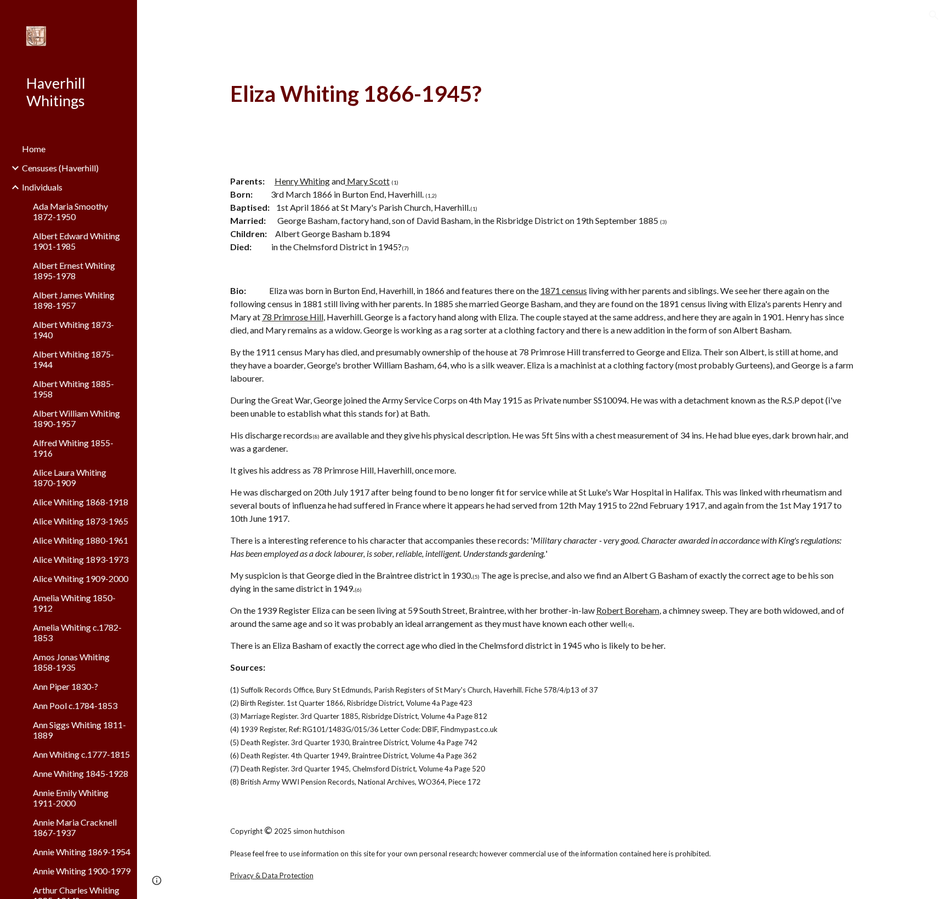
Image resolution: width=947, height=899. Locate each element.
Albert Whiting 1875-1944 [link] (73, 359)
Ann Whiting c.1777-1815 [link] (81, 754)
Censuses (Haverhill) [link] (60, 168)
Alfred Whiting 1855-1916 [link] (73, 447)
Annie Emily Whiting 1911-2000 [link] (71, 797)
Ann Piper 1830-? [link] (65, 686)
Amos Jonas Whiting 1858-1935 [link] (71, 662)
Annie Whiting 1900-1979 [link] (81, 871)
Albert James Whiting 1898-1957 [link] (74, 300)
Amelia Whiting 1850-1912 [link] (74, 602)
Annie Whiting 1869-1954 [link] (81, 851)
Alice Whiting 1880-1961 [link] (80, 540)
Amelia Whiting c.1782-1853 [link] (77, 632)
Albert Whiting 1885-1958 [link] (73, 388)
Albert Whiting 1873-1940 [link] (73, 329)
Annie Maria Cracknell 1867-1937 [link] (75, 827)
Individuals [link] (42, 187)
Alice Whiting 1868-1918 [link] (80, 502)
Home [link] (33, 148)
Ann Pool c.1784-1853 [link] (75, 705)
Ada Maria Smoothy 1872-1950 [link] (70, 211)
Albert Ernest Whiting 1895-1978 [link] (74, 270)
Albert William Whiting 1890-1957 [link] (76, 418)
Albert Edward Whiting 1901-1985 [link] (76, 240)
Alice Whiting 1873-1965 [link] (80, 521)
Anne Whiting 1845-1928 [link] (80, 773)
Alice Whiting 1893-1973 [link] (80, 559)
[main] (542, 93)
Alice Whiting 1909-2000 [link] (80, 578)
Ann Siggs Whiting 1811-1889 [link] (79, 729)
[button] (934, 15)
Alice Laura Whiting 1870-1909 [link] (69, 477)
